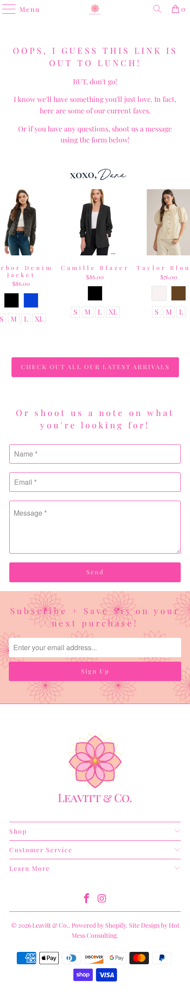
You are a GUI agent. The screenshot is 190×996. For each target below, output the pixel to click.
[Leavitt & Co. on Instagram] (102, 899)
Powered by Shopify (99, 925)
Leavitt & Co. (50, 925)
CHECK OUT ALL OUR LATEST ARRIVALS (95, 367)
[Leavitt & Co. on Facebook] (87, 899)
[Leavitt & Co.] (95, 9)
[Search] (157, 9)
